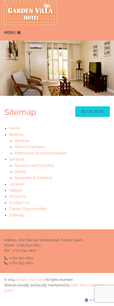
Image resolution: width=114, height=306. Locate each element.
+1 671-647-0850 (28, 245)
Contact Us (19, 202)
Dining (20, 171)
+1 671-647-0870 (24, 251)
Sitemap (16, 215)
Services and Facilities (35, 165)
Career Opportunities (28, 209)
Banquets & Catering (33, 178)
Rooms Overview (30, 147)
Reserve (22, 140)
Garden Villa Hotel (30, 280)
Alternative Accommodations (41, 153)
